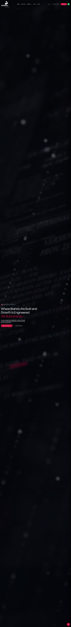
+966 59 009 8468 (56, 4)
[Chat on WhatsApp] (69, 4)
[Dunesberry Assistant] (68, 624)
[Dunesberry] (5, 4)
